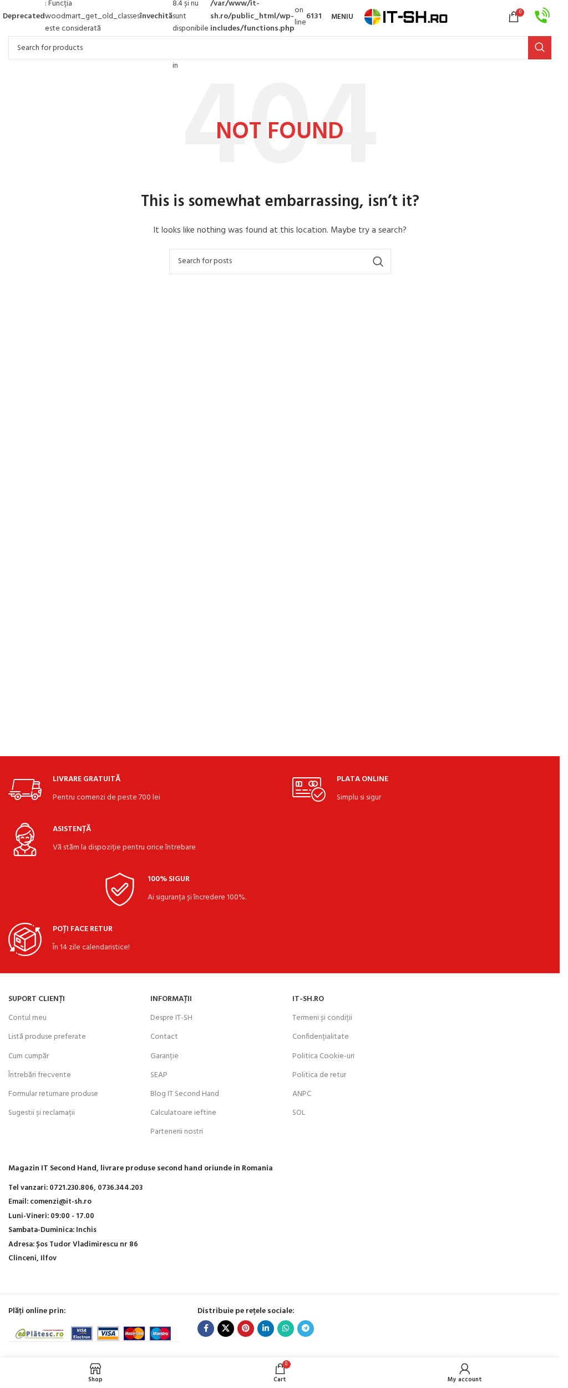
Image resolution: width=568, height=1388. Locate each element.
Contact (164, 1036)
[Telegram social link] (305, 1328)
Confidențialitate (320, 1036)
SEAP (159, 1075)
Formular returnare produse (53, 1094)
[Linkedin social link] (265, 1328)
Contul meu (27, 1018)
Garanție (164, 1056)
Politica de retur (319, 1075)
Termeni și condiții (322, 1018)
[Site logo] (406, 17)
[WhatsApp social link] (285, 1328)
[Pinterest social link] (245, 1328)
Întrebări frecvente (39, 1075)
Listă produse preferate (47, 1036)
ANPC (301, 1094)
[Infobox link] (542, 17)
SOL (298, 1113)
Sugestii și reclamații (41, 1113)
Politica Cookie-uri (323, 1056)
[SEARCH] (539, 47)
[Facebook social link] (205, 1328)
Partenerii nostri (176, 1131)
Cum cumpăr (28, 1056)
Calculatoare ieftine (183, 1113)
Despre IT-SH (171, 1018)
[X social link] (225, 1328)
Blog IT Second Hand (184, 1094)
